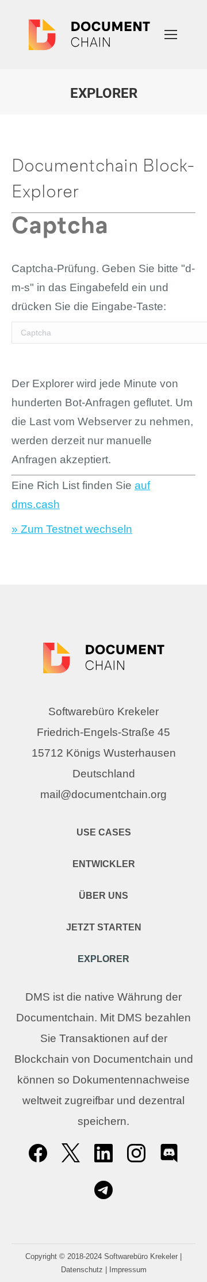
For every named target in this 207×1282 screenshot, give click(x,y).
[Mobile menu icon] (170, 34)
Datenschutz (82, 1269)
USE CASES (103, 832)
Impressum (128, 1269)
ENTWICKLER (103, 864)
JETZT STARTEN (103, 927)
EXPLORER (103, 959)
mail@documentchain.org (103, 794)
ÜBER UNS (103, 896)
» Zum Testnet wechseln (72, 529)
